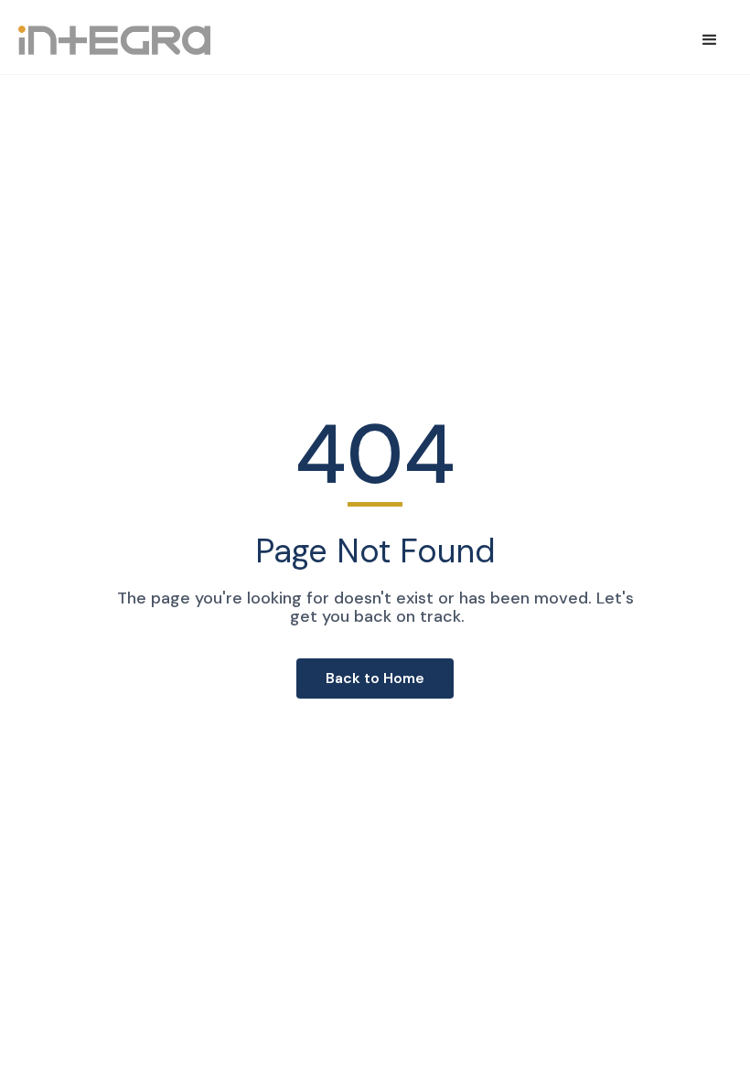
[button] (710, 40)
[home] (114, 40)
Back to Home (375, 678)
